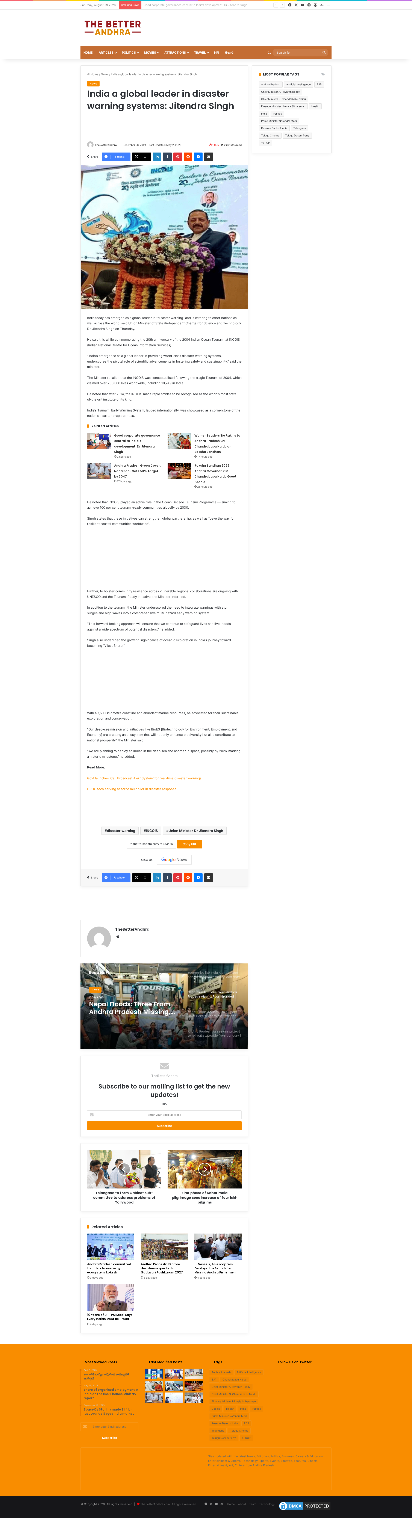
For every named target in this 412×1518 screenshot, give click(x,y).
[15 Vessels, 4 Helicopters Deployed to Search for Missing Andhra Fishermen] (218, 1247)
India (264, 113)
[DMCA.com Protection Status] (305, 1510)
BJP (319, 84)
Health (315, 106)
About (242, 1504)
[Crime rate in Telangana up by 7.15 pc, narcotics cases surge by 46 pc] (194, 1374)
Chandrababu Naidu (235, 1379)
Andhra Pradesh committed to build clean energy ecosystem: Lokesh (109, 1268)
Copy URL (190, 844)
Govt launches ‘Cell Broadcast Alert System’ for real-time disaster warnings (144, 778)
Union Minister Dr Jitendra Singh (195, 831)
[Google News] (174, 860)
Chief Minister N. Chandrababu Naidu (283, 99)
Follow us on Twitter (295, 1362)
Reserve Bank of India (274, 128)
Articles (106, 52)
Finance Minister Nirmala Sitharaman (283, 106)
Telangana (299, 128)
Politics (129, 52)
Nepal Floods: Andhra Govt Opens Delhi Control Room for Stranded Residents (132, 1008)
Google (216, 1408)
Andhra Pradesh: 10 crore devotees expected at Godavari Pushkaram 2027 (162, 1268)
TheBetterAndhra (106, 145)
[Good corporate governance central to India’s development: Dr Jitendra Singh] (99, 441)
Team (252, 1504)
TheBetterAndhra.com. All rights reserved (168, 1504)
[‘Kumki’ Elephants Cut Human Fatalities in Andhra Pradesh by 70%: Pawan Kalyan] (174, 1398)
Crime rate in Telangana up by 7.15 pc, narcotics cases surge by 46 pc (190, 5)
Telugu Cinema (270, 135)
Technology (267, 1504)
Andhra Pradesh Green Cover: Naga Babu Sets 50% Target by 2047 (137, 471)
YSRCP (265, 142)
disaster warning (121, 831)
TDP (246, 1423)
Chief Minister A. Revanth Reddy (280, 91)
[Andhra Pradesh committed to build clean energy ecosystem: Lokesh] (110, 1247)
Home (88, 52)
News (105, 74)
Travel (200, 52)
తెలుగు (229, 52)
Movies (150, 52)
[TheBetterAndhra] (112, 28)
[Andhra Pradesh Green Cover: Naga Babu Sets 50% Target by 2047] (99, 471)
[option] (164, 1006)
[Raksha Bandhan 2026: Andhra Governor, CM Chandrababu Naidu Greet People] (179, 471)
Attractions (175, 52)
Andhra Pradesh (270, 84)
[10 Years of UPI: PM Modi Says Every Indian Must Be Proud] (110, 1297)
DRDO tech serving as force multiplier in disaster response (131, 789)
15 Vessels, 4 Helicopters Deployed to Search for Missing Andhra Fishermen (215, 1268)
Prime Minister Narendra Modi (279, 120)
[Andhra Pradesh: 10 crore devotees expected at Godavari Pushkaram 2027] (164, 1247)
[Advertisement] (249, 23)
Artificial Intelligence (298, 84)
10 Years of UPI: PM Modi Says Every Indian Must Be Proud (109, 1317)
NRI (216, 52)
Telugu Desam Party (297, 135)
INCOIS (152, 831)
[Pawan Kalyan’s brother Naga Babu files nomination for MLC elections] (194, 1398)
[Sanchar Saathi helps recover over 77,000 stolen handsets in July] (154, 1374)
